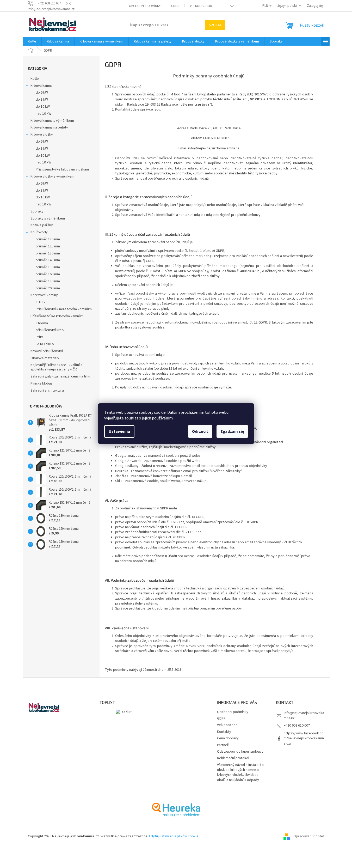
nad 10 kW (43, 113)
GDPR (175, 6)
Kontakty (224, 731)
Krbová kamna (41, 85)
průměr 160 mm (48, 274)
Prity (39, 337)
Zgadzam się (232, 431)
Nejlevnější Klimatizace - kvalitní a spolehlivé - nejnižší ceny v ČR (56, 367)
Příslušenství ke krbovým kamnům (57, 316)
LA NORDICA (45, 344)
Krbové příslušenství (46, 351)
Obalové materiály (44, 358)
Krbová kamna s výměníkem (52, 120)
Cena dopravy (228, 738)
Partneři (223, 745)
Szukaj (215, 25)
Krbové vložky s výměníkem (52, 176)
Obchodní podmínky (145, 6)
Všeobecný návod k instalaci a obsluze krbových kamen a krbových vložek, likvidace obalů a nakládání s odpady (240, 772)
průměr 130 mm (48, 253)
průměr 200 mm (48, 288)
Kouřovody (39, 232)
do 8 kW (42, 99)
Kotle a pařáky (41, 225)
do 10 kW (43, 106)
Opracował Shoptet (308, 836)
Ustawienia (119, 431)
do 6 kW (42, 92)
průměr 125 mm (48, 246)
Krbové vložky (41, 134)
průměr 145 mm (48, 260)
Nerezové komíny (44, 295)
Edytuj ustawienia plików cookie (174, 836)
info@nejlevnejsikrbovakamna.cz (304, 715)
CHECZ (41, 302)
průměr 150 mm (48, 267)
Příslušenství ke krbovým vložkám (62, 169)
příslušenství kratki (50, 330)
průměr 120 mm (48, 239)
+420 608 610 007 (297, 725)
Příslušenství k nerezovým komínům (64, 309)
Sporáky (37, 211)
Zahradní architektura (47, 390)
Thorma (42, 323)
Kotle (34, 78)
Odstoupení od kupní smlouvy (240, 751)
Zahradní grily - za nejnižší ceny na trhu (60, 376)
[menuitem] (32, 41)
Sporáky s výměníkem (47, 218)
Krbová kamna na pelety (49, 127)
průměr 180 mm (48, 281)
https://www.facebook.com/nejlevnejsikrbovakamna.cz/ (304, 738)
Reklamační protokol (233, 758)
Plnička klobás (41, 383)
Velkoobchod (201, 6)
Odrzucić (200, 431)
